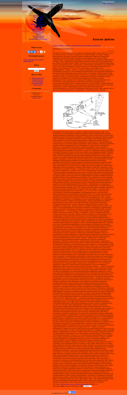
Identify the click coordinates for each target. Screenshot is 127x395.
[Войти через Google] (41, 51)
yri (97, 384)
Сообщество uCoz (37, 80)
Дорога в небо (37, 85)
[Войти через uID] (28, 51)
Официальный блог (37, 78)
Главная (104, 3)
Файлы (61, 45)
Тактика (67, 45)
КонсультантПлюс (37, 83)
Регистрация (109, 3)
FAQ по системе (37, 81)
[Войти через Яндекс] (38, 51)
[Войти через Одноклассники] (44, 51)
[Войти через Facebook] (34, 51)
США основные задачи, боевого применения (86, 45)
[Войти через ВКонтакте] (31, 51)
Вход (113, 3)
